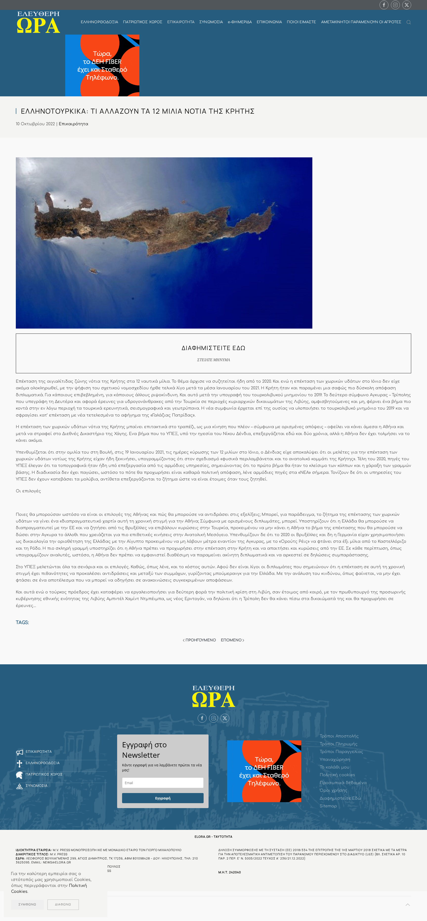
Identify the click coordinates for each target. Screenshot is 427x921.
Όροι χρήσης (333, 790)
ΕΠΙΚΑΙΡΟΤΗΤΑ (180, 22)
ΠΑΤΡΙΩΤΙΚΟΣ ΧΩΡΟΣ (142, 22)
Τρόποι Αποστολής (339, 736)
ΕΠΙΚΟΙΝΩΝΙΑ (269, 22)
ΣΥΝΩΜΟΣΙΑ (211, 22)
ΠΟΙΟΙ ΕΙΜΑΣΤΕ (301, 22)
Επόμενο (231, 640)
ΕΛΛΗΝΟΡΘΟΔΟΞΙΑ (99, 22)
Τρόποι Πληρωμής (339, 744)
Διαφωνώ (63, 904)
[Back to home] (38, 22)
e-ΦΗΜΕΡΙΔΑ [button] (240, 22)
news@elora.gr (57, 862)
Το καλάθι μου (334, 767)
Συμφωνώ (27, 904)
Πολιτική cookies (337, 775)
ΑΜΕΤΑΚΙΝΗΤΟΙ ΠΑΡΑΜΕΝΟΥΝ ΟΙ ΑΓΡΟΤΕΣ (361, 22)
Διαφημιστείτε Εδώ (340, 798)
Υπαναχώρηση (335, 759)
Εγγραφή (163, 798)
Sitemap (328, 806)
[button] (408, 22)
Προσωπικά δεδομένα (343, 783)
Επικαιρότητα (73, 124)
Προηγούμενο (201, 640)
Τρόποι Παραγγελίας (341, 752)
